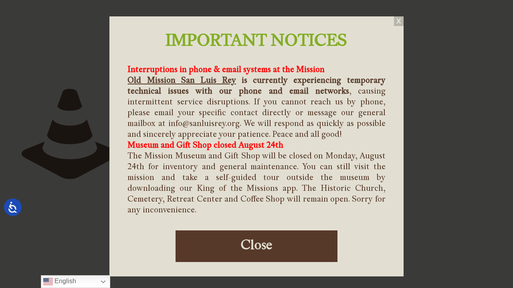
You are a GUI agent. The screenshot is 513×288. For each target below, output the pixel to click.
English (64, 281)
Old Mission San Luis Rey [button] (181, 80)
